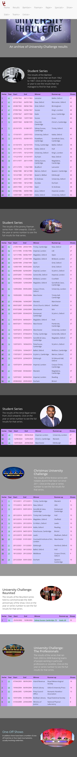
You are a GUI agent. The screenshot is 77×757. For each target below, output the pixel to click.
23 (9, 381)
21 (9, 371)
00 (9, 267)
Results (16, 7)
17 (9, 350)
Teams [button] (16, 14)
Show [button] (69, 7)
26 (9, 443)
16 (9, 344)
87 (9, 195)
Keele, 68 (62, 620)
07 (9, 301)
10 (9, 313)
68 (9, 114)
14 (9, 334)
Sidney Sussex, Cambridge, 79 (45, 620)
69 (9, 118)
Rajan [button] (48, 7)
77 (9, 157)
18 (9, 354)
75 (9, 149)
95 (9, 247)
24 (9, 435)
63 (9, 98)
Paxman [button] (38, 7)
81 (9, 175)
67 (9, 110)
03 (9, 279)
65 (9, 102)
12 (9, 324)
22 (9, 377)
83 (9, 183)
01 (9, 271)
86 (9, 191)
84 (9, 187)
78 (9, 161)
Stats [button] (6, 14)
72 (9, 134)
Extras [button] (25, 14)
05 (9, 289)
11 (9, 320)
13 (9, 330)
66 (9, 106)
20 (9, 365)
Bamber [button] (26, 7)
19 (9, 358)
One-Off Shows (12, 732)
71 (9, 128)
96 (9, 251)
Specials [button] (59, 7)
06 (9, 295)
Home (7, 7)
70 (9, 122)
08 (9, 305)
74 (9, 145)
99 (9, 263)
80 (9, 171)
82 (9, 179)
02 (9, 275)
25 (9, 439)
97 (9, 255)
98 (9, 259)
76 (9, 153)
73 (9, 138)
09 (9, 309)
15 (9, 338)
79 (9, 167)
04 (9, 283)
